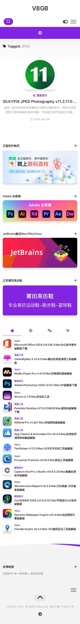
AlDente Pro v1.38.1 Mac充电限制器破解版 (39, 422)
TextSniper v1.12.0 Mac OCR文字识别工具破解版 (43, 448)
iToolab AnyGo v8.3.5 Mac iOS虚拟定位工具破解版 (45, 529)
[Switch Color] (65, 22)
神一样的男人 (22, 573)
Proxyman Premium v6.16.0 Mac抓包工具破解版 (43, 460)
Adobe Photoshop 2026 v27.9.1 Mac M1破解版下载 (45, 385)
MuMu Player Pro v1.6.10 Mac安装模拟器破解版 (43, 373)
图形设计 (42, 95)
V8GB (40, 8)
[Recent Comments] (49, 331)
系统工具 (18, 355)
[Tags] (68, 331)
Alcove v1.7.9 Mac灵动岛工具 (31, 396)
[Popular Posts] (12, 331)
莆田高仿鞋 (36, 573)
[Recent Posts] (30, 331)
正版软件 (8, 573)
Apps (17, 340)
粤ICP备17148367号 (62, 606)
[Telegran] (40, 33)
